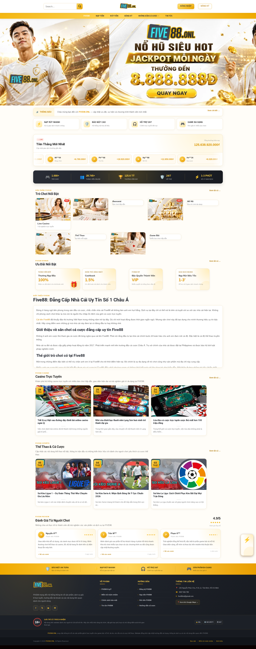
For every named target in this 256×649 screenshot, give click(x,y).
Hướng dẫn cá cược (147, 605)
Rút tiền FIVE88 (145, 600)
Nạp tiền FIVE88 (145, 595)
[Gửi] (80, 6)
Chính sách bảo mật (109, 600)
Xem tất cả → (215, 190)
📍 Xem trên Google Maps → (187, 602)
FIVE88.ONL (50, 641)
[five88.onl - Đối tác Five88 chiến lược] (128, 6)
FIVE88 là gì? (106, 589)
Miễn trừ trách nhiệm (109, 595)
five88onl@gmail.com (185, 596)
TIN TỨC (168, 16)
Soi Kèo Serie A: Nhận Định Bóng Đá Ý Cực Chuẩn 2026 (119, 495)
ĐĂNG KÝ (128, 16)
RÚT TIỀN (114, 16)
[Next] (247, 62)
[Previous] (9, 62)
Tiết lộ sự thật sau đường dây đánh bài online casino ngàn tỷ (63, 422)
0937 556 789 (184, 592)
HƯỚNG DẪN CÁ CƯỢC (147, 16)
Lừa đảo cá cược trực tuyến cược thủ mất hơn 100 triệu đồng (177, 422)
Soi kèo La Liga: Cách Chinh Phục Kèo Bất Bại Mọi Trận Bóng (177, 495)
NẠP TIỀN (100, 16)
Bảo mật (193, 641)
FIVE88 (87, 16)
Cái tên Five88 (43, 319)
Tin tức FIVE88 (107, 605)
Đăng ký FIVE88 (145, 589)
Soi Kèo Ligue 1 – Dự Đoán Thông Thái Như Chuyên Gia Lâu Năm (62, 495)
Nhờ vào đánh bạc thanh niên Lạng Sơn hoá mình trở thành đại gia (120, 422)
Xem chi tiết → (214, 110)
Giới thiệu (219, 641)
